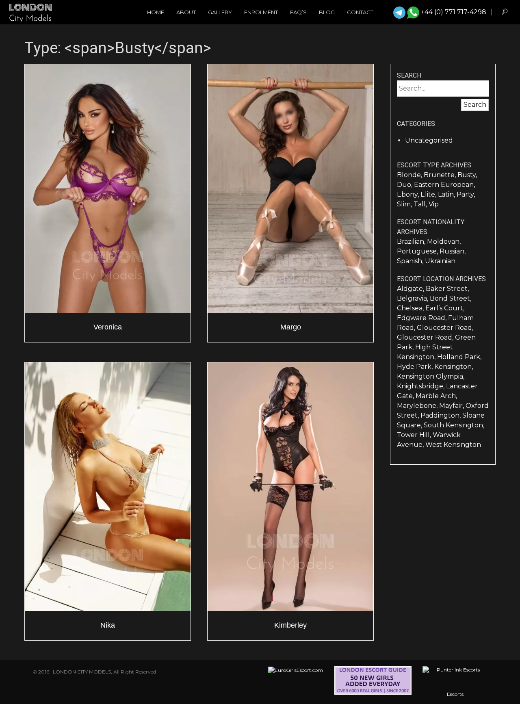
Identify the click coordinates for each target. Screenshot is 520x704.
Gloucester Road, (445, 327)
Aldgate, (411, 288)
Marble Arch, (436, 396)
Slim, (405, 204)
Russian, (453, 251)
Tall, (421, 204)
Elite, (429, 194)
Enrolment (261, 12)
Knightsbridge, (421, 386)
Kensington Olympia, (430, 376)
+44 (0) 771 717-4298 (453, 12)
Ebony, (408, 194)
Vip (434, 204)
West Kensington (453, 444)
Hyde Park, (415, 366)
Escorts (455, 694)
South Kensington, (454, 425)
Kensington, (453, 366)
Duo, (405, 184)
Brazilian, (412, 241)
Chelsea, (411, 308)
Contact (360, 12)
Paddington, (441, 415)
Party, (466, 194)
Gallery (220, 12)
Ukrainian (440, 261)
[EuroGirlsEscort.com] (295, 682)
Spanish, (411, 261)
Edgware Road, (422, 318)
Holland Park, (459, 357)
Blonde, (410, 175)
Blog (327, 12)
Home (155, 12)
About (186, 12)
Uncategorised (429, 140)
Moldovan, (444, 241)
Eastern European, (444, 184)
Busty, (467, 175)
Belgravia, (413, 298)
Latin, (447, 194)
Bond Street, (450, 298)
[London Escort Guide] (373, 682)
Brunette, (440, 175)
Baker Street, (447, 288)
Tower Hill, (415, 435)
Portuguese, (418, 251)
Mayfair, (452, 405)
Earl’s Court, (444, 308)
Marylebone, (418, 405)
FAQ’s (298, 12)
